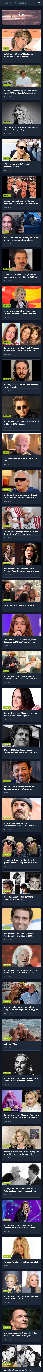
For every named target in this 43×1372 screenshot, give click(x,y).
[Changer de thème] (35, 3)
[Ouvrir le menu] (39, 3)
